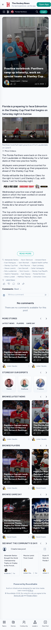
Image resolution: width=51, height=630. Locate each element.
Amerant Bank (40, 260)
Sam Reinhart (23, 263)
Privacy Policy (32, 596)
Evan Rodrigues (9, 263)
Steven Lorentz (9, 268)
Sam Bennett (22, 268)
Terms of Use (18, 596)
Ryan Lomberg (37, 265)
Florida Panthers (38, 274)
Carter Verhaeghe (36, 268)
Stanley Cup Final (10, 265)
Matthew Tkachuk (23, 277)
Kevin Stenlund (26, 260)
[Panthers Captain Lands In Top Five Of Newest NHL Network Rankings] (16, 345)
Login (43, 12)
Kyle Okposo (25, 274)
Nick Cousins (23, 271)
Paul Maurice (24, 265)
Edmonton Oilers (39, 277)
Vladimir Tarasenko (11, 274)
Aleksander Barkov (12, 260)
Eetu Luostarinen (10, 271)
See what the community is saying (21, 543)
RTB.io (30, 590)
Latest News (10, 280)
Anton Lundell (9, 277)
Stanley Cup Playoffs (38, 271)
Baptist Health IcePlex (39, 263)
